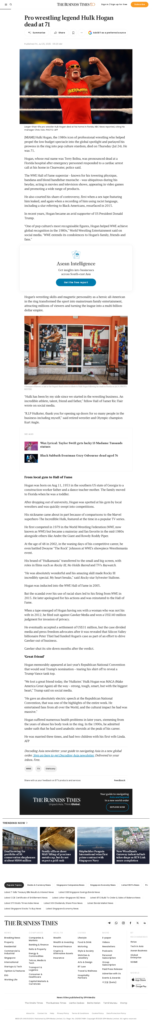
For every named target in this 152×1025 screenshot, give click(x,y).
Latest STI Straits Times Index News (21, 903)
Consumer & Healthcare (35, 975)
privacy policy (63, 1013)
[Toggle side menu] (6, 4)
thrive (133, 941)
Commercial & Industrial (12, 952)
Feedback (119, 780)
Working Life (10, 979)
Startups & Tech (13, 966)
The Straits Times (34, 1002)
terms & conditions (80, 1013)
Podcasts (107, 950)
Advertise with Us (111, 973)
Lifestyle (82, 937)
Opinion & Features (14, 970)
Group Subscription (109, 963)
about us (30, 1013)
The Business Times (56, 1002)
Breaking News (12, 937)
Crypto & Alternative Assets (63, 952)
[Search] (10, 4)
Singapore (9, 957)
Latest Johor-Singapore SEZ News (68, 897)
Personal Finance (62, 946)
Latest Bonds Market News (100, 903)
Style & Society (86, 950)
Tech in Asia (136, 946)
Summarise (39, 32)
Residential (10, 946)
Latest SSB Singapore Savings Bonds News (79, 892)
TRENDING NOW (14, 823)
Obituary (50, 768)
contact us (42, 1013)
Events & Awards (111, 977)
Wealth (57, 937)
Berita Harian (93, 1002)
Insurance (58, 957)
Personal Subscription (109, 956)
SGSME (133, 962)
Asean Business (138, 950)
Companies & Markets (36, 939)
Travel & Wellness (87, 970)
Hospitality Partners (83, 976)
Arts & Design (85, 962)
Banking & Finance (39, 944)
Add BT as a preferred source (109, 32)
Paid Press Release (112, 969)
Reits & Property (37, 949)
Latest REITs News (130, 885)
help (52, 1013)
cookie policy (98, 1013)
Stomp (123, 1002)
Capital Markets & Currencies (38, 982)
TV (38, 768)
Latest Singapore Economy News (62, 908)
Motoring (83, 946)
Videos (106, 942)
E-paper (106, 937)
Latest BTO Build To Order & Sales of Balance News (115, 897)
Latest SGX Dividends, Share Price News (63, 903)
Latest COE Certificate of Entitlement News (25, 897)
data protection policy (116, 1013)
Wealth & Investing (63, 942)
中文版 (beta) (109, 982)
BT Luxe (82, 966)
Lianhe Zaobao (76, 1002)
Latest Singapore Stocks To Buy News (22, 908)
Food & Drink (84, 942)
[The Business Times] (73, 4)
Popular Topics (14, 885)
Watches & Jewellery (84, 956)
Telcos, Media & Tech (37, 961)
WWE (28, 768)
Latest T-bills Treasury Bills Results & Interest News (29, 892)
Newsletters (108, 946)
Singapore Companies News (70, 885)
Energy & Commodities (36, 954)
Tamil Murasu (110, 1002)
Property (9, 942)
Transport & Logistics (35, 968)
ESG (6, 975)
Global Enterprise (135, 956)
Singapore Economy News (102, 885)
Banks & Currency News (39, 885)
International (11, 962)
